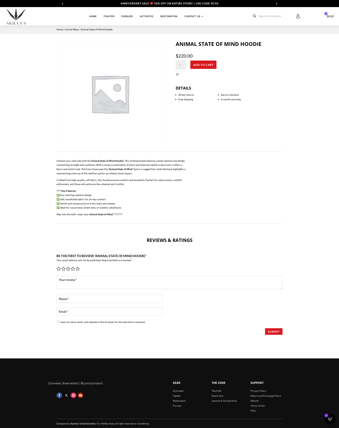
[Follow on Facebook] (59, 395)
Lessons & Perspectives (224, 400)
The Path (216, 390)
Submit (274, 331)
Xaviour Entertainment (83, 423)
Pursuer (127, 16)
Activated (146, 16)
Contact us (192, 16)
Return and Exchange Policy (266, 395)
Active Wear (72, 29)
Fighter (109, 16)
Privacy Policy (258, 390)
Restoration (168, 16)
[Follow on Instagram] (73, 395)
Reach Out (217, 395)
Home (93, 16)
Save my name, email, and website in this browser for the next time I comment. (103, 321)
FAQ (253, 410)
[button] (178, 74)
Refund (254, 400)
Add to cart (203, 64)
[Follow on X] (66, 395)
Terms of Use (258, 405)
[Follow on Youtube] (80, 395)
